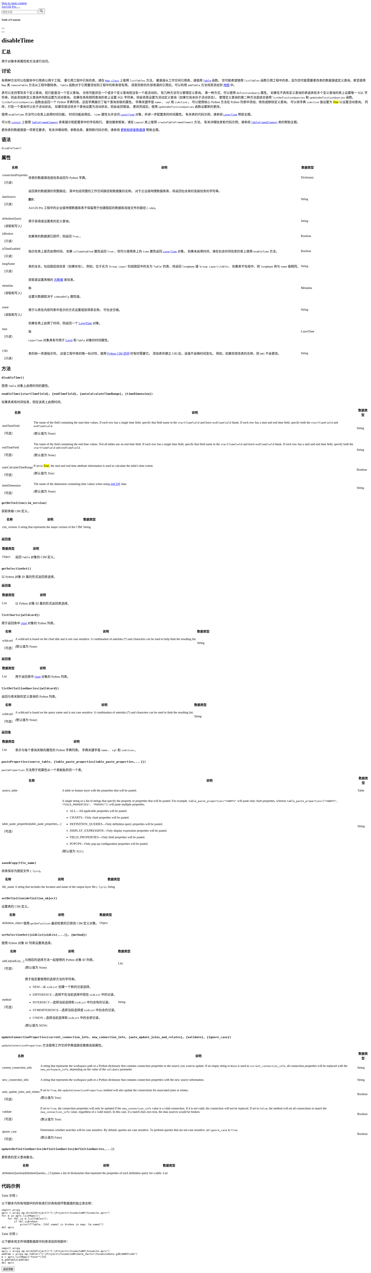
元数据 (58, 279)
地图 (226, 85)
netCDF (115, 484)
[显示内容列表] (3, 31)
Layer (69, 340)
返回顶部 (8, 1269)
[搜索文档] (41, 11)
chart (24, 623)
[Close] (3, 28)
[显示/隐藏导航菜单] (18, 7)
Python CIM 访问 (118, 353)
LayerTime (85, 323)
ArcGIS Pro (9, 6)
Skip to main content (14, 3)
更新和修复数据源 (133, 130)
